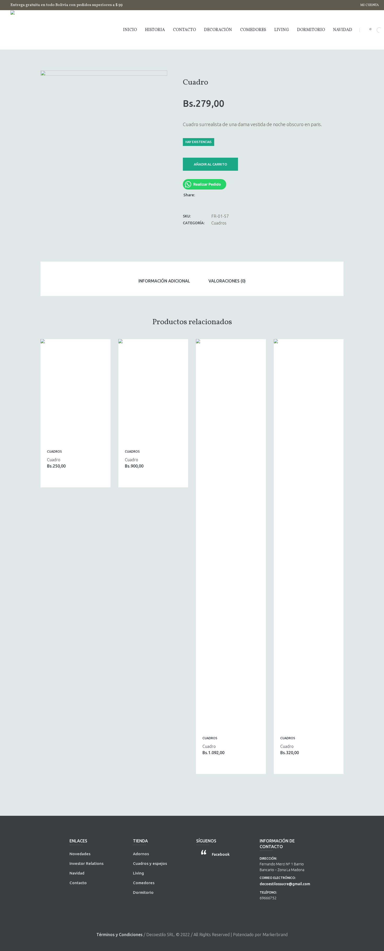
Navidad (76, 873)
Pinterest (215, 194)
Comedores (143, 883)
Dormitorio (143, 892)
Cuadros (218, 223)
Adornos (141, 854)
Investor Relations (86, 863)
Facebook (202, 194)
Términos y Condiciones (119, 934)
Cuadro (53, 459)
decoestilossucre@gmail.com (285, 884)
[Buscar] (374, 30)
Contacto (78, 883)
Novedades (79, 854)
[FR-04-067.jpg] (103, 165)
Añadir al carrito (210, 164)
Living (138, 873)
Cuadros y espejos (150, 863)
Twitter (209, 194)
